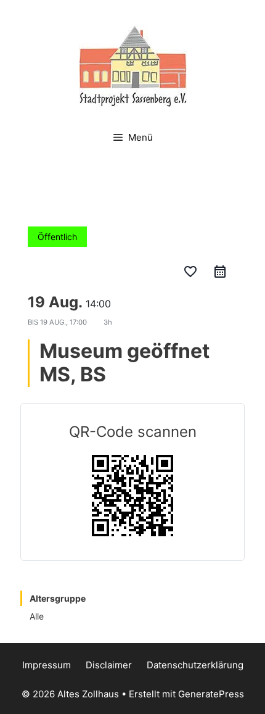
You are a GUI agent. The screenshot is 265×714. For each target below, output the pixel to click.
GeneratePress (211, 694)
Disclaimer (109, 665)
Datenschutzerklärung (195, 665)
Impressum (46, 665)
